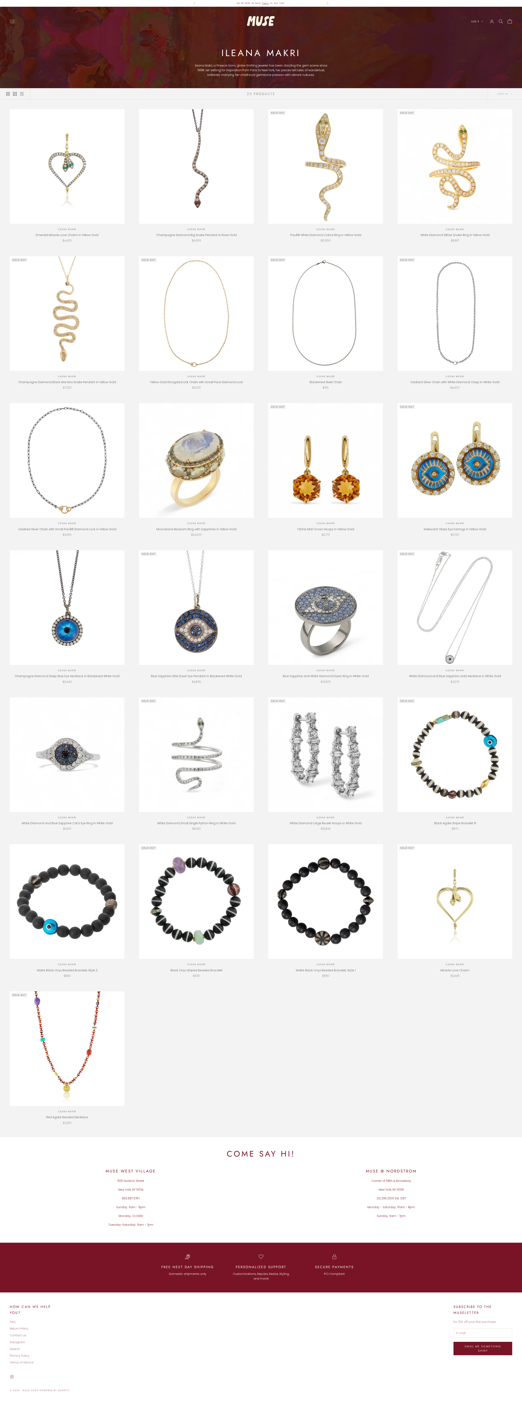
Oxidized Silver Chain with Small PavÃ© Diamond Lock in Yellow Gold (67, 529)
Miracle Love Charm (454, 970)
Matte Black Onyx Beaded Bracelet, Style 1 (326, 970)
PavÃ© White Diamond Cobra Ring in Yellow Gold (325, 235)
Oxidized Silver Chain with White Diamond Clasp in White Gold (454, 382)
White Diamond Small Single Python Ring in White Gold (196, 823)
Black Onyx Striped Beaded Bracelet (196, 970)
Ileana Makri (67, 229)
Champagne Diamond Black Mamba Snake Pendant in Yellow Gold (67, 382)
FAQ (12, 1322)
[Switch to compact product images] (22, 93)
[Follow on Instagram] (12, 1377)
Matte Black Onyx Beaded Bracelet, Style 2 (67, 970)
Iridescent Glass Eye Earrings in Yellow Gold (455, 529)
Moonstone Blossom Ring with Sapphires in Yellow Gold (196, 529)
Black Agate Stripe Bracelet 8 (455, 823)
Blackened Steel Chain (326, 382)
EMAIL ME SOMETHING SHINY (483, 1348)
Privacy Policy (19, 1356)
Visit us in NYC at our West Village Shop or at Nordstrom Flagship (261, 3)
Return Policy (19, 1329)
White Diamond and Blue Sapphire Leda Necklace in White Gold (455, 676)
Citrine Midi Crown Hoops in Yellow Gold (325, 529)
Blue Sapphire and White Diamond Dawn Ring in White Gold (326, 676)
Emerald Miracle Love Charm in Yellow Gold (67, 235)
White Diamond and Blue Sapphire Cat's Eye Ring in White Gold (67, 823)
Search (15, 1349)
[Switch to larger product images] (8, 93)
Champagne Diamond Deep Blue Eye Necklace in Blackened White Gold (67, 676)
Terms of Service (22, 1362)
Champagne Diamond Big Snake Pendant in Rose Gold (196, 235)
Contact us (18, 1335)
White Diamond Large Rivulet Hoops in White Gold (326, 823)
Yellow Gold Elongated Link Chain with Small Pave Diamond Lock (196, 382)
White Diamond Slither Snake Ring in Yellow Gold (455, 235)
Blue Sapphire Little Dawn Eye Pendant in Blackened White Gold (196, 676)
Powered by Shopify (55, 1390)
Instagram (17, 1342)
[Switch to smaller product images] (15, 93)
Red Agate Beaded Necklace (67, 1117)
